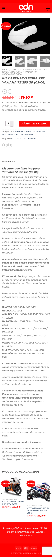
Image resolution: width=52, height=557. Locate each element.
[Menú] (3, 7)
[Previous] (6, 35)
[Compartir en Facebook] (4, 145)
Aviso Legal (9, 528)
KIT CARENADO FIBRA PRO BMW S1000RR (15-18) (38, 510)
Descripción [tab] (9, 162)
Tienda (15, 70)
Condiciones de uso (28, 528)
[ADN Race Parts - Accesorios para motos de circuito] (26, 8)
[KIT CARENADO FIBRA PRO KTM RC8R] (13, 486)
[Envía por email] (9, 145)
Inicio (5, 70)
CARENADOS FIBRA (31, 70)
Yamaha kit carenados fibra (19, 73)
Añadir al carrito (34, 123)
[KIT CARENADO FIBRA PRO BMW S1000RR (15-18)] (38, 489)
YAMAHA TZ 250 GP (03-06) (23, 139)
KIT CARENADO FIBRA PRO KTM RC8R (13, 503)
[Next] (45, 35)
